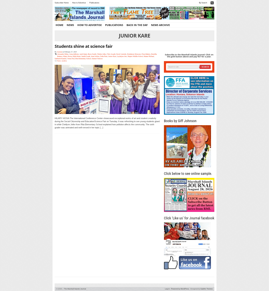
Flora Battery (146, 54)
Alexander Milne (62, 54)
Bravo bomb (92, 54)
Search (204, 3)
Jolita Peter (103, 56)
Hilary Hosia (67, 56)
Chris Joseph (111, 54)
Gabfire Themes (206, 289)
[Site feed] (212, 2)
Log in (167, 289)
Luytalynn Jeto (122, 56)
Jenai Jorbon (95, 56)
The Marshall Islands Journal (74, 289)
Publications (94, 3)
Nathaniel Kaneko (61, 58)
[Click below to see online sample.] (189, 195)
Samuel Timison (97, 58)
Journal (59, 52)
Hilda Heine (77, 56)
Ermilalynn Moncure (134, 54)
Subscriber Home (62, 3)
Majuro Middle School (135, 56)
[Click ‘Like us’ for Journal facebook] (189, 245)
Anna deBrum (74, 54)
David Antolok (121, 54)
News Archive (160, 25)
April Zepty (83, 54)
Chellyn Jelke (101, 54)
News (70, 25)
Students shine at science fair (84, 46)
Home (59, 25)
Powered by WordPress (180, 289)
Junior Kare (112, 56)
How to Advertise (79, 3)
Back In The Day (137, 25)
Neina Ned (71, 58)
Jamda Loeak (85, 56)
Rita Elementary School (83, 58)
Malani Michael (149, 56)
